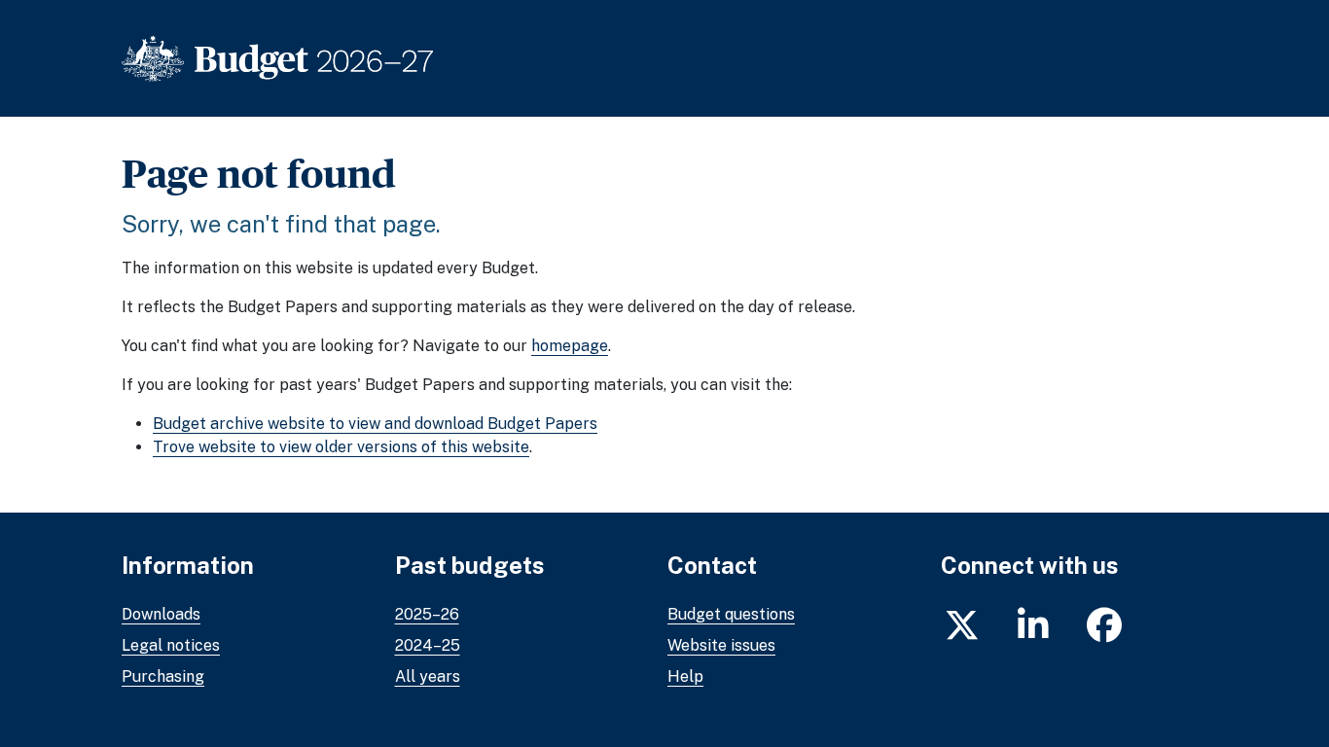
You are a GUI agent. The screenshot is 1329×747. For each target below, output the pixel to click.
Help (685, 676)
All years (427, 676)
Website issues (721, 645)
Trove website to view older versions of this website (341, 447)
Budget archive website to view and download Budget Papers (375, 423)
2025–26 (427, 614)
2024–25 (427, 645)
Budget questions (731, 614)
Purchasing (163, 676)
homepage (569, 346)
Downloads (161, 614)
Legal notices (171, 645)
